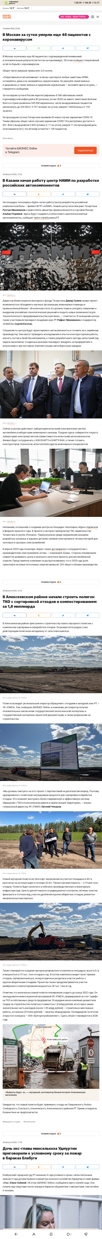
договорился (59, 549)
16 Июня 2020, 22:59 (11, 28)
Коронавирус (8, 138)
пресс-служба (41, 217)
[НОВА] (73, 17)
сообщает (78, 60)
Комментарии (51, 165)
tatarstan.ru (11, 295)
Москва (20, 8)
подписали (92, 527)
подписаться (85, 150)
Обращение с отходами (12, 1122)
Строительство (29, 1122)
